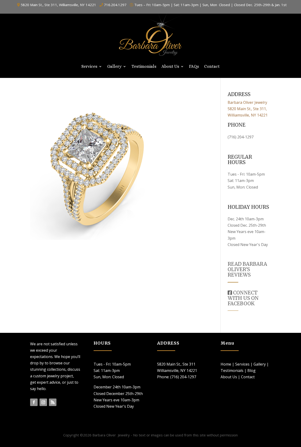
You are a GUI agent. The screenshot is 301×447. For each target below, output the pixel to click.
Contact (212, 67)
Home (226, 364)
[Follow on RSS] (52, 402)
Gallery (114, 67)
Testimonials (143, 67)
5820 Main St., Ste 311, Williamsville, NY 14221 (58, 4)
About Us (170, 67)
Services (89, 67)
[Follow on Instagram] (43, 402)
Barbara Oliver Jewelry (247, 102)
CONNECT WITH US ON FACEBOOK (243, 298)
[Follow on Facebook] (34, 402)
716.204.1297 (115, 4)
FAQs (194, 67)
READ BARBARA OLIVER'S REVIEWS (247, 269)
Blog (251, 370)
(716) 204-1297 (240, 137)
